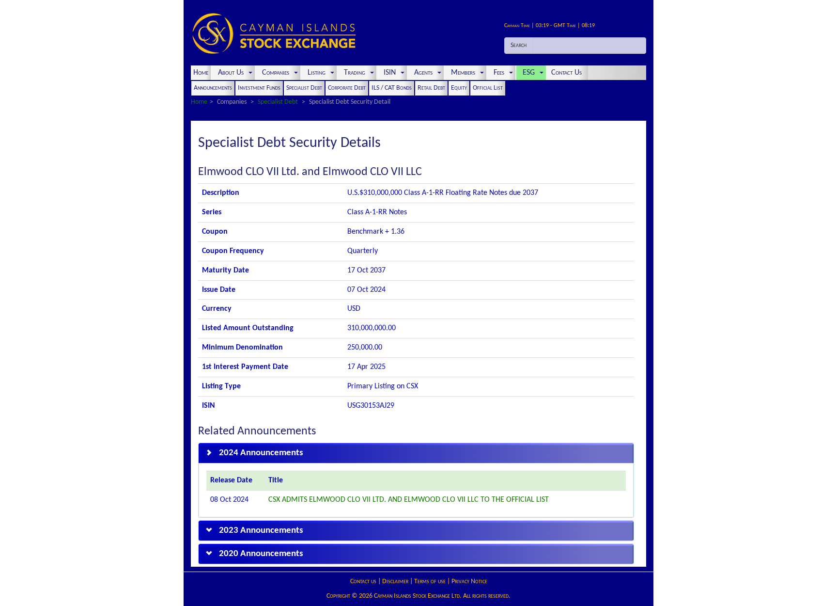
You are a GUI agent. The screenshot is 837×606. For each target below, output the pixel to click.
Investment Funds (259, 88)
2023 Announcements (261, 530)
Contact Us (567, 73)
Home (200, 73)
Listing (316, 73)
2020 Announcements (261, 553)
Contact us (363, 581)
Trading (354, 73)
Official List (488, 88)
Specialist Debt (304, 88)
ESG (529, 73)
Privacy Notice (469, 581)
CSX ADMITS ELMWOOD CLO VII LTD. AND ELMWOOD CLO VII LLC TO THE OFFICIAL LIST (408, 500)
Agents (423, 73)
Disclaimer (395, 581)
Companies (275, 73)
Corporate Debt (347, 88)
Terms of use (430, 581)
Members (463, 73)
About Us (231, 73)
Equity (459, 88)
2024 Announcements (261, 453)
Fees (499, 73)
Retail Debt (431, 88)
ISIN (390, 73)
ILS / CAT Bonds (392, 88)
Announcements (213, 88)
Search (519, 45)
